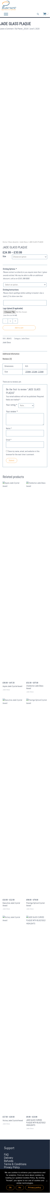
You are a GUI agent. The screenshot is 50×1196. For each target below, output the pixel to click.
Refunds (8, 1161)
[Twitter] (42, 5)
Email (8, 440)
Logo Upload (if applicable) (13, 308)
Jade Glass (24, 242)
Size (4, 256)
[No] (46, 1181)
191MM (34, 372)
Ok (10, 1187)
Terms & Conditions (15, 1164)
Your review (12, 411)
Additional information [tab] (11, 354)
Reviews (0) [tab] (7, 359)
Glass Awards (13, 242)
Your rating (11, 404)
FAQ (6, 1155)
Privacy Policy (12, 1167)
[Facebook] (38, 5)
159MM (28, 372)
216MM (40, 372)
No (19, 1187)
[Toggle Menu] (6, 14)
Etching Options (9, 269)
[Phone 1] (34, 5)
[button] (38, 14)
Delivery (8, 1158)
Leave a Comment (7, 29)
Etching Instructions (11, 290)
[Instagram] (46, 5)
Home (5, 242)
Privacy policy (34, 1187)
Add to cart (19, 328)
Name (9, 428)
